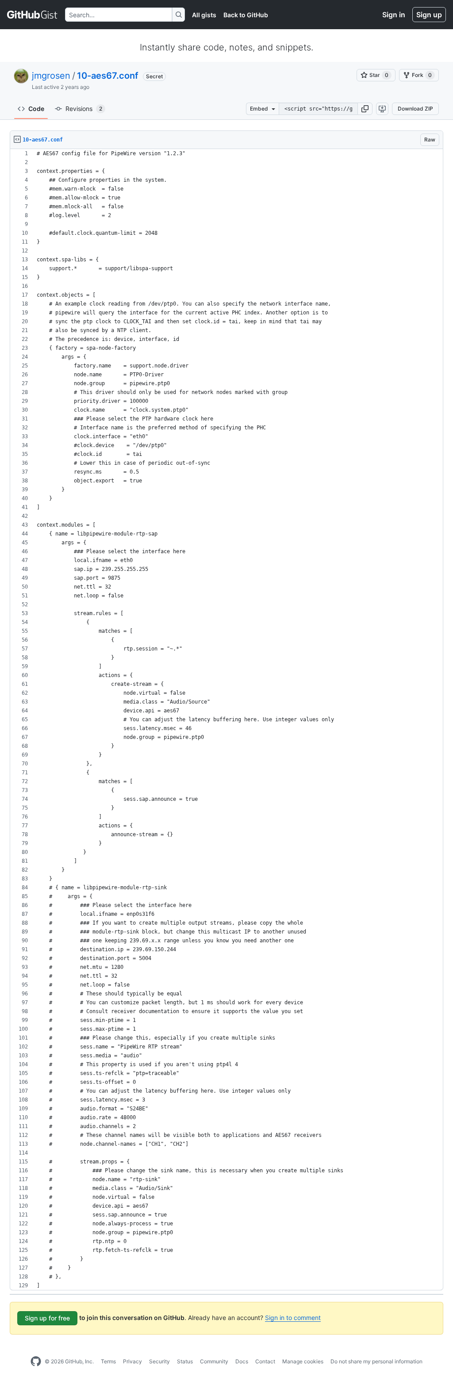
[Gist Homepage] (32, 14)
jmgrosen (51, 75)
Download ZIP (415, 108)
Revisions (83, 108)
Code (36, 108)
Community (214, 1361)
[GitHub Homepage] (36, 1361)
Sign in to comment (293, 1317)
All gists (204, 15)
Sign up (429, 14)
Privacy (132, 1361)
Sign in (393, 14)
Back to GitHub (245, 15)
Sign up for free (47, 1318)
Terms (108, 1361)
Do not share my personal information (376, 1361)
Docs (241, 1361)
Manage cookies (302, 1361)
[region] (226, 719)
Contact (265, 1361)
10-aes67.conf (107, 75)
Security (159, 1361)
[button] (364, 109)
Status (185, 1361)
